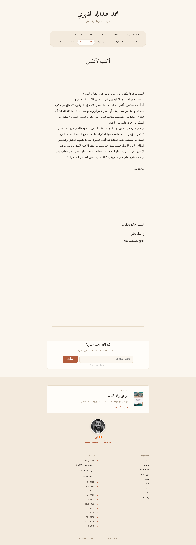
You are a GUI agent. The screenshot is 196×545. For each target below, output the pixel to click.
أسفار (71, 42)
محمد (96, 438)
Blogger (82, 539)
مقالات (103, 35)
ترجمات (146, 465)
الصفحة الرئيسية (131, 35)
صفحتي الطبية (91, 442)
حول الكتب (62, 35)
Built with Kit (98, 365)
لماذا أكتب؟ (86, 42)
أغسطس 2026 (85, 465)
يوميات (115, 35)
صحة (134, 42)
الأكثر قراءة (103, 42)
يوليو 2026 (88, 471)
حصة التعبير (78, 35)
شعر (61, 42)
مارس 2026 (87, 476)
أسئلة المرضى (120, 42)
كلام (92, 35)
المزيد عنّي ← (106, 442)
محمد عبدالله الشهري (98, 14)
